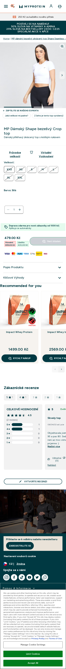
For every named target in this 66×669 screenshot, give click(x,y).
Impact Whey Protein (19, 332)
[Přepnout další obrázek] (62, 75)
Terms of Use (55, 638)
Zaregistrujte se (20, 545)
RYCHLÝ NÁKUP (22, 358)
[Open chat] (45, 577)
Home (6, 38)
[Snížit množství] (8, 209)
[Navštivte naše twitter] (37, 577)
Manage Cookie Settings (33, 644)
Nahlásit (52, 465)
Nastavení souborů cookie (20, 556)
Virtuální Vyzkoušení (46, 154)
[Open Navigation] (5, 6)
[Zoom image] (62, 46)
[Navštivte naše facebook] (14, 577)
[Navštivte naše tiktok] (22, 577)
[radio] (9, 169)
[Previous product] (55, 369)
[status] (14, 209)
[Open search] (13, 6)
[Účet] (51, 6)
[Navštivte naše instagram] (6, 577)
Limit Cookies (33, 654)
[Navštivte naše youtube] (29, 577)
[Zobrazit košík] (60, 6)
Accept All (33, 663)
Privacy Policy (38, 638)
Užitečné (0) (56, 459)
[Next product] (61, 369)
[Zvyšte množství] (19, 209)
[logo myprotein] (32, 6)
